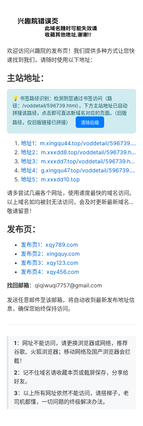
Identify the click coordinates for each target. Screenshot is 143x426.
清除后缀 (90, 122)
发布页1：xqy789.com (49, 244)
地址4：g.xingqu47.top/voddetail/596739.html (78, 170)
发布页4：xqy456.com (50, 271)
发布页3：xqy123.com (49, 262)
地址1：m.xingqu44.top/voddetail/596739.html (78, 143)
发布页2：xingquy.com (50, 253)
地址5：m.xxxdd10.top (50, 179)
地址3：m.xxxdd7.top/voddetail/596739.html (78, 161)
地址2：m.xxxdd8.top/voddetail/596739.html (78, 152)
